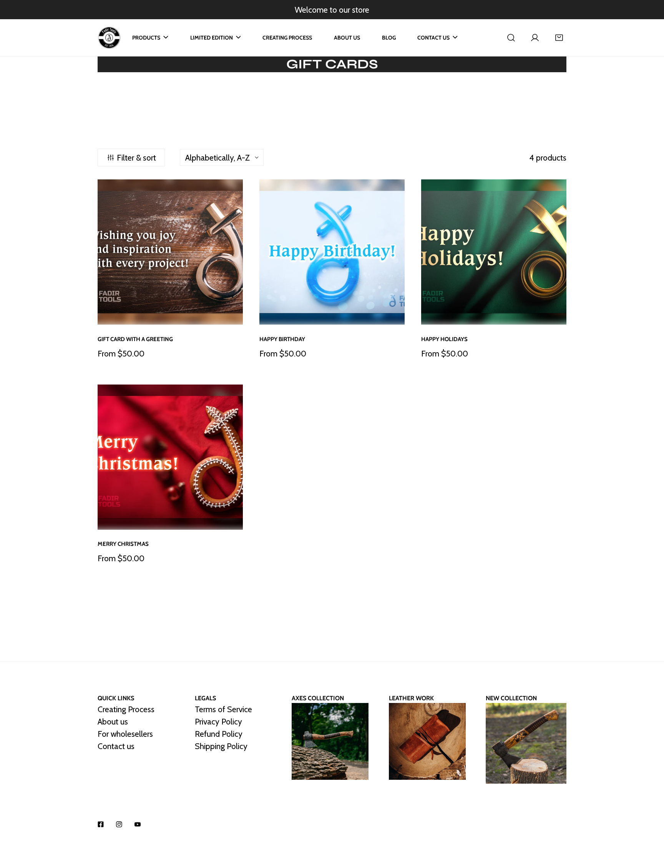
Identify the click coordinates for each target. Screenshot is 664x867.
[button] (559, 38)
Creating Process (126, 709)
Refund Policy (218, 734)
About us (113, 721)
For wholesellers (125, 734)
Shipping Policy (221, 746)
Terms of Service (223, 709)
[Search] (511, 38)
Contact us (116, 746)
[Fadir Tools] (109, 37)
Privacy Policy (218, 721)
